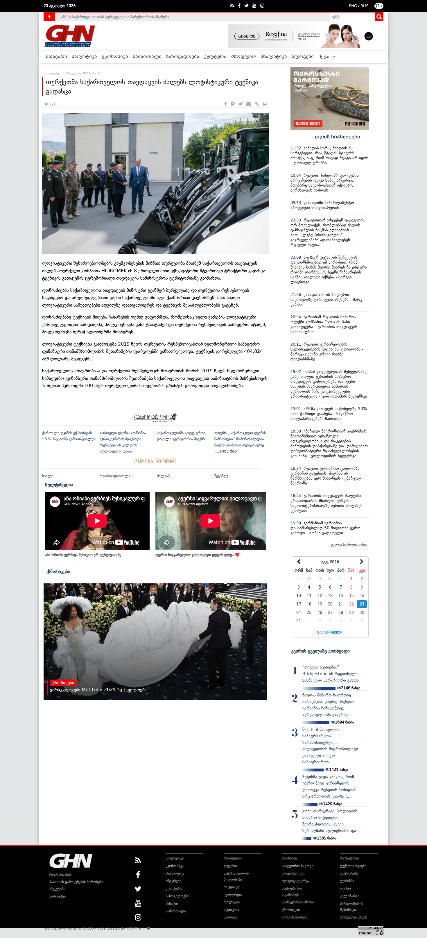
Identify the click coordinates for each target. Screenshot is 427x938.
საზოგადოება (182, 56)
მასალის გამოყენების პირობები (76, 882)
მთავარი (56, 56)
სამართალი (147, 56)
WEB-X (131, 928)
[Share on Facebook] (225, 104)
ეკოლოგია (233, 894)
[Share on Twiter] (240, 104)
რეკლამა (57, 889)
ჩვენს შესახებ (60, 874)
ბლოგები (303, 56)
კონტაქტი (57, 896)
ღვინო (345, 888)
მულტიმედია (59, 484)
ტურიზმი (347, 881)
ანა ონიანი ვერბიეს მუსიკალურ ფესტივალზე (83, 555)
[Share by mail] (248, 104)
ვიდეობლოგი (293, 873)
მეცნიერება (349, 858)
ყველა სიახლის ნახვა (349, 544)
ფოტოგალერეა (295, 881)
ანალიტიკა (274, 56)
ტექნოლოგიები (353, 866)
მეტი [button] (324, 57)
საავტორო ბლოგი (297, 866)
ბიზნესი (172, 903)
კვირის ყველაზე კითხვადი (320, 651)
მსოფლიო (243, 56)
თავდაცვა (232, 887)
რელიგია (232, 902)
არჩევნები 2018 (353, 917)
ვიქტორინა (349, 873)
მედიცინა (231, 909)
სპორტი (230, 917)
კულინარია (349, 896)
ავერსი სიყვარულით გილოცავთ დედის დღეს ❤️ (197, 555)
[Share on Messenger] (232, 104)
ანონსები (289, 858)
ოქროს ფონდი (294, 917)
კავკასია (231, 866)
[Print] (265, 104)
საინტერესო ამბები (298, 902)
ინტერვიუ (174, 881)
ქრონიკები (58, 571)
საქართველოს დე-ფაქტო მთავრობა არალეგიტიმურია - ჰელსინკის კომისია (126, 17)
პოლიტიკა (84, 56)
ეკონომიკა (115, 56)
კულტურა (215, 56)
